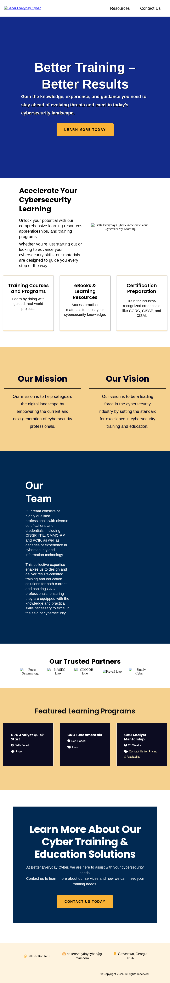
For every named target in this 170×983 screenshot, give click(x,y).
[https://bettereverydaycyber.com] (22, 8)
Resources (120, 8)
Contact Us (150, 8)
